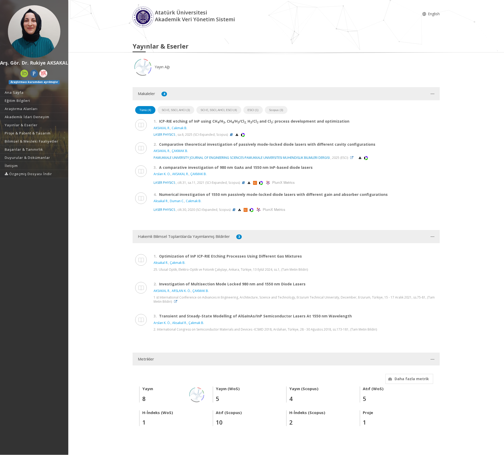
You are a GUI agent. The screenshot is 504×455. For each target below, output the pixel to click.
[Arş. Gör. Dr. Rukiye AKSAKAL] (34, 31)
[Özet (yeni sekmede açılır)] (231, 134)
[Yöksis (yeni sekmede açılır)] (43, 73)
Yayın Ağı (162, 66)
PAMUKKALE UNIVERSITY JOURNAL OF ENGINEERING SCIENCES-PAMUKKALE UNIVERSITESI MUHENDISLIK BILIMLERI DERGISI (242, 157)
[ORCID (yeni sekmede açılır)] (24, 73)
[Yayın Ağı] (197, 394)
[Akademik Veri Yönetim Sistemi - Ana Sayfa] (144, 16)
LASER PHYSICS (164, 134)
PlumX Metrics (282, 182)
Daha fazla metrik (412, 378)
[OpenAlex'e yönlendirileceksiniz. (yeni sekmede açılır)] (237, 134)
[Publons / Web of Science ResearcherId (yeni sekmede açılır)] (34, 73)
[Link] (353, 157)
